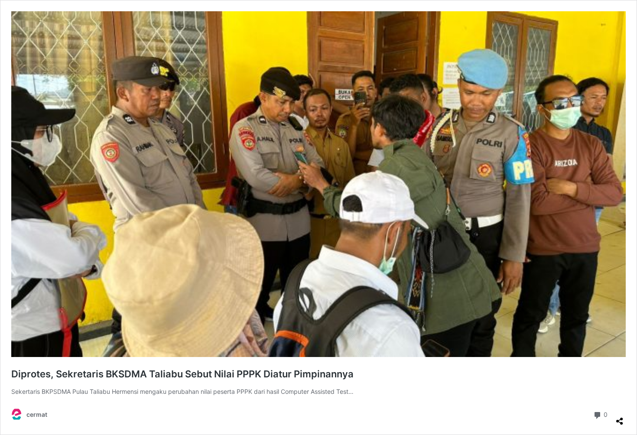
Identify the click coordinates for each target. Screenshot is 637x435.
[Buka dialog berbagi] (620, 418)
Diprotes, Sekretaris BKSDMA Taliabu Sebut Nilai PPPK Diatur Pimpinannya (182, 374)
